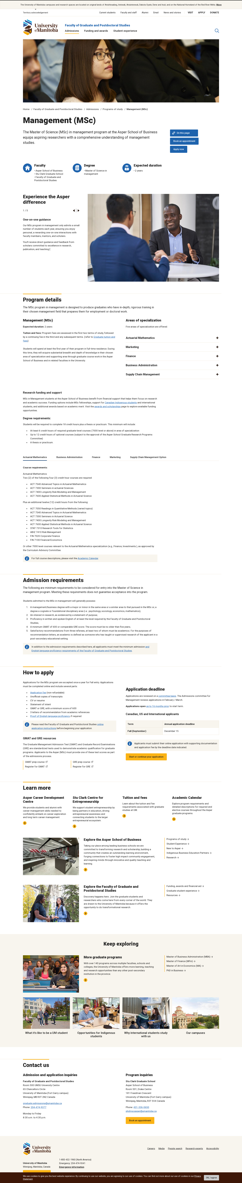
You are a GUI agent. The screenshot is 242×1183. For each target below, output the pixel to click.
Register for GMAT (35, 766)
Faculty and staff (128, 12)
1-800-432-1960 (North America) (75, 1159)
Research (171, 857)
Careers (151, 1148)
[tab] (35, 457)
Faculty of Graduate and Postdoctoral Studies (97, 25)
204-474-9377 (38, 1107)
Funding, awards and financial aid (184, 886)
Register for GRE (81, 766)
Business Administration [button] (141, 365)
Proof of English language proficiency (50, 716)
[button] (74, 210)
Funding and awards (96, 30)
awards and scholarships (107, 406)
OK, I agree (211, 1177)
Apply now (178, 149)
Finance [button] (131, 356)
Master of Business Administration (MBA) (188, 956)
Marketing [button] (132, 347)
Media (161, 1148)
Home (26, 109)
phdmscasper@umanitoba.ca (141, 1111)
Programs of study (113, 109)
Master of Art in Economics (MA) (184, 965)
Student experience (125, 30)
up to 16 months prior (157, 706)
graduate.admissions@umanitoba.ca (42, 1103)
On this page (183, 133)
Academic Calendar (88, 558)
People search (175, 1148)
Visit (190, 12)
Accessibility (212, 1148)
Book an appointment (184, 141)
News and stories (172, 12)
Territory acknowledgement (35, 13)
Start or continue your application (146, 756)
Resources (172, 895)
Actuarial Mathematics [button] (140, 338)
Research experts (194, 1148)
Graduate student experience (182, 890)
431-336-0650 (141, 1107)
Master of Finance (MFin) (180, 961)
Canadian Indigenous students (121, 402)
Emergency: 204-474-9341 (72, 1163)
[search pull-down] (217, 31)
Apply (201, 12)
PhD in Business (175, 970)
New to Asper (174, 848)
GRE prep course (81, 762)
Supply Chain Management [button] (143, 374)
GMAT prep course (35, 762)
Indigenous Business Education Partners (188, 852)
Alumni (145, 12)
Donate (214, 12)
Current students (107, 12)
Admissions (72, 30)
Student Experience (177, 843)
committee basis (167, 696)
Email (156, 12)
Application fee (38, 692)
